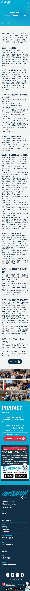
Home (3, 23)
